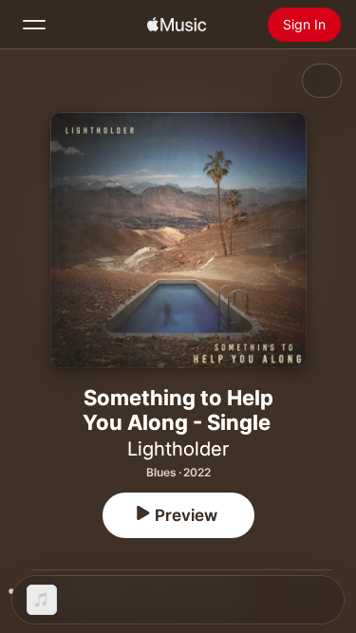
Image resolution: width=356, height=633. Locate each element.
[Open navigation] (34, 25)
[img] (176, 24)
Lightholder (178, 449)
